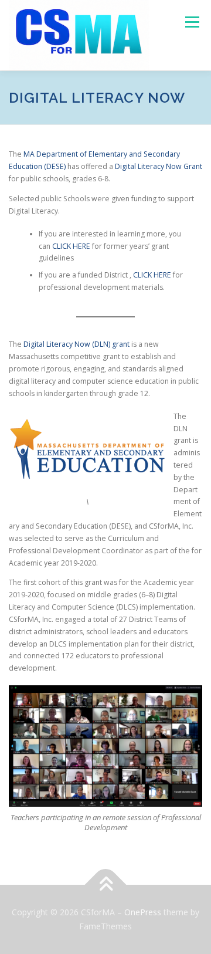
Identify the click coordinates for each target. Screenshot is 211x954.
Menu (191, 22)
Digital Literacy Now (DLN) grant (76, 344)
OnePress (142, 912)
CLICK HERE (71, 246)
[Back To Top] (106, 885)
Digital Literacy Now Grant (158, 166)
